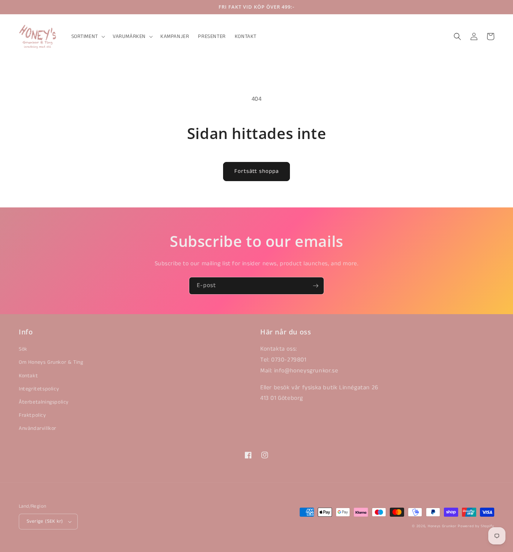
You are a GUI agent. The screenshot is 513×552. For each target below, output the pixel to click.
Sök (23, 349)
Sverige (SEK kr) (45, 521)
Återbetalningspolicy (44, 402)
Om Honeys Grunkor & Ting (51, 362)
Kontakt (28, 376)
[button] (87, 36)
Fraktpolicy (32, 415)
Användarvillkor (37, 428)
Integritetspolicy (39, 389)
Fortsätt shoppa (256, 171)
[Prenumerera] (315, 286)
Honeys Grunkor (442, 526)
